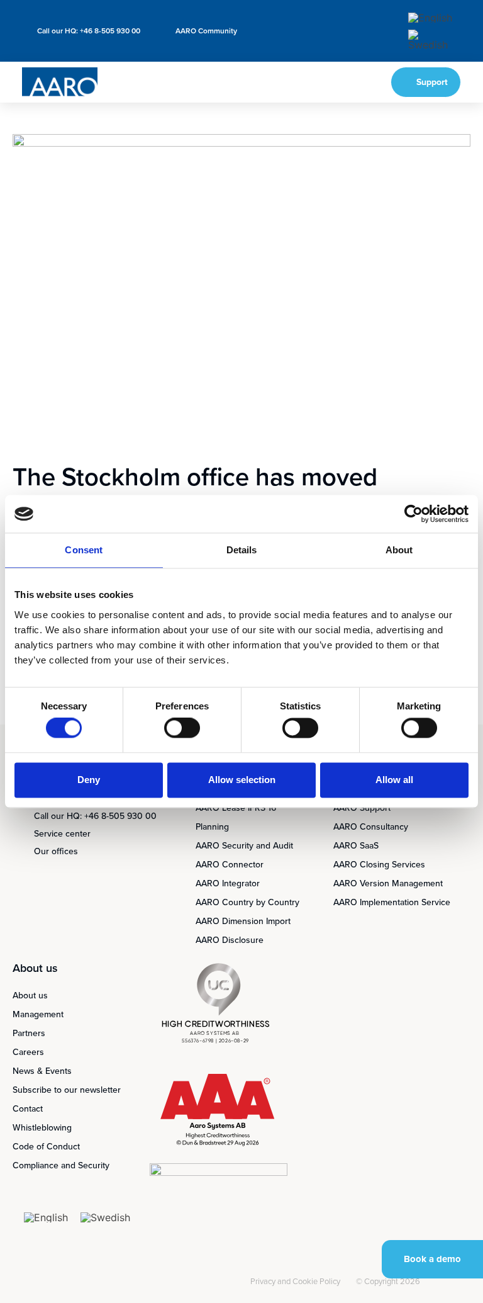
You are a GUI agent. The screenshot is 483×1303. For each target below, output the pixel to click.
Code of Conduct (46, 1146)
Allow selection (241, 779)
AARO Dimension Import (243, 921)
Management (38, 1014)
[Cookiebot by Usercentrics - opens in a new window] (413, 513)
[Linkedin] (227, 1282)
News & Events (42, 1071)
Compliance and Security (61, 1165)
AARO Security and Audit (244, 845)
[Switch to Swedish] (430, 40)
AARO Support (362, 808)
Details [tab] (241, 549)
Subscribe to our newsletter (67, 1090)
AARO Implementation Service (391, 902)
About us (30, 995)
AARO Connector (230, 864)
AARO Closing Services (379, 864)
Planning (212, 826)
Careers (28, 1052)
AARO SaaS (356, 845)
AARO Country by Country (247, 902)
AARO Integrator (228, 883)
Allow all (394, 779)
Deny (88, 779)
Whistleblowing (42, 1127)
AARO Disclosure (230, 940)
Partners (29, 1033)
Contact (28, 1108)
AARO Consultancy (370, 826)
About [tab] (399, 549)
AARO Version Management (388, 883)
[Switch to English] (430, 17)
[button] (341, 82)
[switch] (182, 728)
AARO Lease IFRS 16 (236, 808)
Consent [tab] (84, 549)
